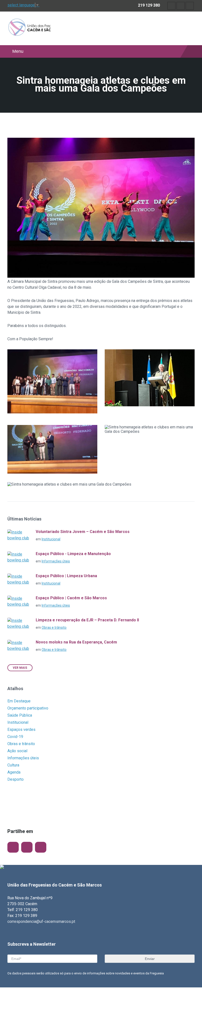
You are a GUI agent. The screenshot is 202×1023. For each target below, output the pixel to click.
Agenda (13, 772)
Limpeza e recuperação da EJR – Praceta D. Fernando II (87, 620)
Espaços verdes (21, 729)
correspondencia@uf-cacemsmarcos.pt (41, 921)
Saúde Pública (19, 715)
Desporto (15, 779)
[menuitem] (171, 6)
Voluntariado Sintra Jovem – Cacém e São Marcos (83, 531)
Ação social (17, 751)
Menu (17, 51)
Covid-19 (15, 736)
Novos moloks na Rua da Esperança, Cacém (76, 642)
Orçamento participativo (27, 708)
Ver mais (20, 667)
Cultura (13, 765)
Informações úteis (56, 561)
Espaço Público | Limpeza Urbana (66, 575)
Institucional (51, 539)
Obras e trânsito (54, 627)
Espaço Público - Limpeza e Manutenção (73, 553)
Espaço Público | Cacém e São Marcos (71, 598)
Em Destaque (19, 701)
